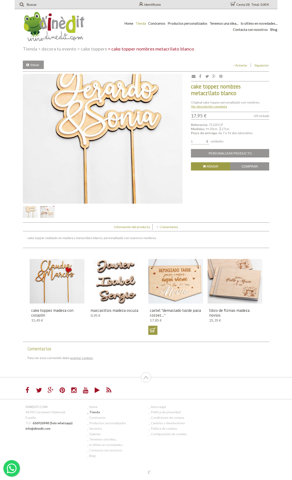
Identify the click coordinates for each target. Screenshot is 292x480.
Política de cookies (164, 428)
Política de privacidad (166, 412)
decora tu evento (57, 48)
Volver (34, 65)
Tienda (141, 23)
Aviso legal (158, 407)
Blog (273, 29)
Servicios (95, 428)
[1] (152, 330)
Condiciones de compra (167, 417)
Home (128, 23)
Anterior (241, 65)
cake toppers (92, 48)
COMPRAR (250, 166)
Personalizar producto (230, 153)
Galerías (95, 434)
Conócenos (156, 23)
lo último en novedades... (259, 23)
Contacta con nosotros (250, 29)
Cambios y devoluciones (168, 423)
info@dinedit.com (38, 428)
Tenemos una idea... (224, 23)
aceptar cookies (81, 358)
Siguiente (261, 65)
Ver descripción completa (209, 106)
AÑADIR (212, 166)
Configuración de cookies (169, 434)
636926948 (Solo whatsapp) (53, 423)
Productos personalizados (187, 23)
